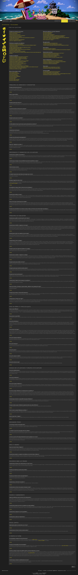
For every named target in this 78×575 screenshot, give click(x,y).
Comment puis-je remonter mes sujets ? (15, 68)
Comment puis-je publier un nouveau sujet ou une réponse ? (18, 56)
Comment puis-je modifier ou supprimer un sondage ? (17, 61)
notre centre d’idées (65, 545)
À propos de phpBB (41, 540)
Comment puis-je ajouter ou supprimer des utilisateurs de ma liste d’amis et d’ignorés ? (57, 49)
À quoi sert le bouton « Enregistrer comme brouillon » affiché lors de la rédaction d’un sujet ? (23, 66)
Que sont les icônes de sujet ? (14, 80)
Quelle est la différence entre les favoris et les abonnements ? (53, 60)
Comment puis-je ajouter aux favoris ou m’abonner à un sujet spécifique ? (54, 61)
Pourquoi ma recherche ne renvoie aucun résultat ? (51, 54)
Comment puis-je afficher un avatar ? (15, 50)
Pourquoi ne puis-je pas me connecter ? (15, 36)
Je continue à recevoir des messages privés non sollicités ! (52, 44)
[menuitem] (11, 21)
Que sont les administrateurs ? (48, 32)
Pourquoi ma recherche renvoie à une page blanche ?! (51, 55)
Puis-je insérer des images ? (14, 75)
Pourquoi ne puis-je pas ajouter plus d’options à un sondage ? (19, 60)
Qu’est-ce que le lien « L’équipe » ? (48, 39)
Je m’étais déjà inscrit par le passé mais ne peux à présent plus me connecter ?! (22, 37)
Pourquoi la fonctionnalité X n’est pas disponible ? (51, 72)
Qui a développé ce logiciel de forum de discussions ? (51, 71)
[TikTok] (4, 57)
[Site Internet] (4, 28)
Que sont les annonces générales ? (14, 76)
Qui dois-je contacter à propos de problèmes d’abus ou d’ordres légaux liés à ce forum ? (57, 73)
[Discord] (4, 39)
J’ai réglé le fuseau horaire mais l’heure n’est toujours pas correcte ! (20, 47)
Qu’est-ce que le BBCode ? (13, 72)
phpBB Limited (34, 539)
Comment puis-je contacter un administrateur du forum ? (52, 74)
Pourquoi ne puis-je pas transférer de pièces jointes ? (17, 63)
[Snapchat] (4, 54)
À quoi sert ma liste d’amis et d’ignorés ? (49, 48)
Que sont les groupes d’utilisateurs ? (49, 34)
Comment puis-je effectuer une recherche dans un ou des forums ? (53, 53)
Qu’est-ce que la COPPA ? (13, 33)
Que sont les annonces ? (13, 77)
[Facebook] (4, 32)
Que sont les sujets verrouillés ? (14, 79)
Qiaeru (44, 573)
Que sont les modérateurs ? (47, 33)
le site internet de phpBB (13, 183)
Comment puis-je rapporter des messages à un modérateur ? (19, 65)
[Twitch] (4, 61)
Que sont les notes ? (12, 78)
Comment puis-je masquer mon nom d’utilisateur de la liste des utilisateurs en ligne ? (22, 45)
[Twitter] (4, 36)
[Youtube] (4, 46)
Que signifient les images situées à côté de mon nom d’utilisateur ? (20, 49)
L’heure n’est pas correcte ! (13, 46)
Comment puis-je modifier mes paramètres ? (16, 44)
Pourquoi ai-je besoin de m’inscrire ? (15, 32)
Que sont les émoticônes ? (13, 74)
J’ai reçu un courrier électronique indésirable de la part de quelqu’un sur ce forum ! (56, 45)
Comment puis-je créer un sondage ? (15, 59)
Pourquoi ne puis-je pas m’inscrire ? (15, 34)
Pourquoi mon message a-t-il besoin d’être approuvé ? (18, 67)
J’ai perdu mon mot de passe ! (14, 38)
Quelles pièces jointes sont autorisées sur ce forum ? (51, 67)
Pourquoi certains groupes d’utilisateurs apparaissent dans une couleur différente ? (56, 37)
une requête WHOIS (31, 552)
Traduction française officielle (37, 573)
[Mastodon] (4, 50)
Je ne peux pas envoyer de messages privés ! (50, 43)
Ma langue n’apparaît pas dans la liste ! (15, 48)
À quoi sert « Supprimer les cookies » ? (15, 40)
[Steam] (4, 43)
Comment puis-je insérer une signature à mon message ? (18, 58)
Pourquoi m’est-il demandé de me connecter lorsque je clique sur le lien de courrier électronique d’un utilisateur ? (25, 53)
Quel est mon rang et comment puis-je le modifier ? (17, 51)
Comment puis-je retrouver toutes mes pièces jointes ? (51, 68)
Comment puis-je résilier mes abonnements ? (50, 63)
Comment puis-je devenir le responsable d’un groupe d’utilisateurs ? (54, 36)
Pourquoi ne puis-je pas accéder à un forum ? (16, 62)
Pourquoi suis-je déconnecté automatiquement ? (17, 39)
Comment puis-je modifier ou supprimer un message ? (17, 57)
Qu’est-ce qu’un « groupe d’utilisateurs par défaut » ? (51, 38)
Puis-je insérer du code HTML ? (14, 73)
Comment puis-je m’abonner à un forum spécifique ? (51, 62)
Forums (4, 1)
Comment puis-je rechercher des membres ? (50, 56)
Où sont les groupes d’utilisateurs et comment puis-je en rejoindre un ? (54, 35)
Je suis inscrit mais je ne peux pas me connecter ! (17, 35)
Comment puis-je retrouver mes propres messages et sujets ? (53, 57)
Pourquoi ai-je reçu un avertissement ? (15, 64)
